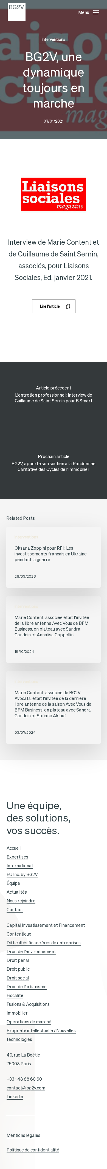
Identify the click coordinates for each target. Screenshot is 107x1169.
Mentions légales (23, 1135)
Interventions (53, 39)
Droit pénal (18, 960)
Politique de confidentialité (33, 1149)
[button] (88, 11)
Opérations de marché (29, 1021)
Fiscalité (15, 995)
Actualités (17, 892)
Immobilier (17, 1012)
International (20, 865)
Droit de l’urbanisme (27, 986)
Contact (15, 909)
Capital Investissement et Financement (46, 925)
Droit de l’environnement (31, 951)
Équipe (13, 883)
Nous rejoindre (21, 900)
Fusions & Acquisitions (28, 1004)
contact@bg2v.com (26, 1087)
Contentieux (19, 933)
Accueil (14, 848)
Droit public (18, 969)
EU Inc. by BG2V (22, 874)
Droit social (18, 977)
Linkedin (15, 1096)
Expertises (17, 856)
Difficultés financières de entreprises (44, 942)
